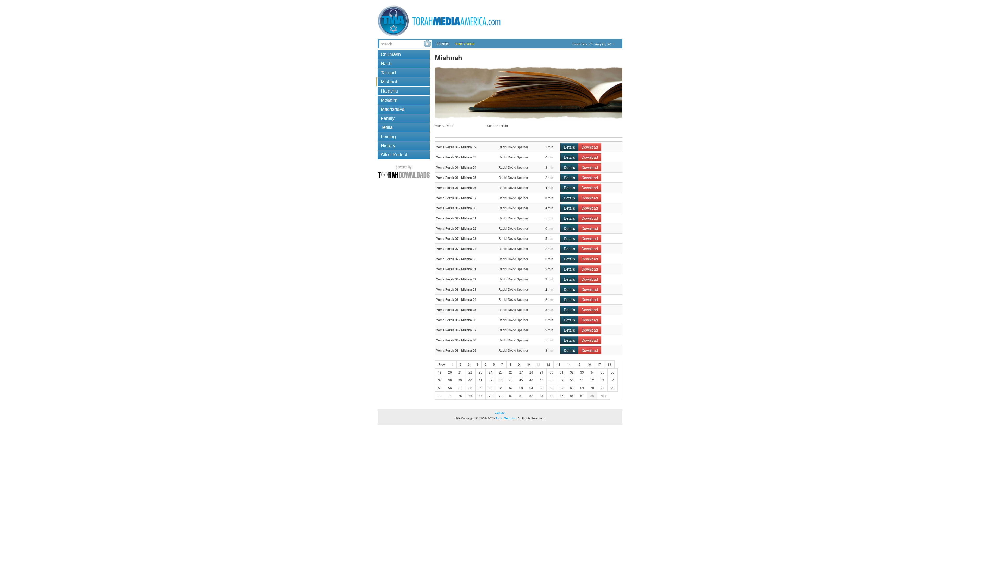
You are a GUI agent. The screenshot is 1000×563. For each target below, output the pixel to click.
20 (450, 372)
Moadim (389, 100)
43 (501, 380)
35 (602, 372)
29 (541, 372)
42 (490, 380)
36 (612, 372)
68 (572, 387)
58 (470, 387)
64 (531, 387)
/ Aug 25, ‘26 (592, 44)
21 (460, 372)
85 (562, 395)
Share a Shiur (464, 44)
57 (460, 387)
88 (592, 395)
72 (612, 387)
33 (582, 372)
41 (480, 380)
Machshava (393, 109)
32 (572, 372)
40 (470, 380)
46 (531, 380)
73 (440, 395)
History (388, 145)
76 (470, 395)
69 (582, 387)
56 (450, 387)
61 (501, 387)
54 (612, 380)
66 (551, 387)
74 (450, 395)
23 (480, 372)
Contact (500, 412)
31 (562, 372)
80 (511, 395)
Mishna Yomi (444, 125)
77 (480, 395)
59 (480, 387)
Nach (386, 63)
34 (592, 372)
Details (569, 147)
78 (490, 395)
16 (589, 364)
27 (521, 372)
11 (538, 364)
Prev (441, 364)
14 (569, 364)
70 (592, 387)
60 (490, 387)
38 (450, 380)
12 (548, 364)
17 (599, 364)
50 (572, 380)
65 (541, 387)
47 (541, 380)
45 (521, 380)
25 (501, 372)
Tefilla (387, 127)
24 (490, 372)
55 (440, 387)
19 (440, 372)
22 (470, 372)
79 (501, 395)
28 (531, 372)
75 (460, 395)
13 (558, 364)
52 (592, 380)
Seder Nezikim (497, 125)
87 (582, 395)
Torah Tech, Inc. (506, 418)
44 (511, 380)
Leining (388, 136)
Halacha (389, 91)
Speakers (443, 44)
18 (609, 364)
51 (582, 380)
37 (440, 380)
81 (521, 395)
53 (602, 380)
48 (551, 380)
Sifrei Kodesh (395, 154)
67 (562, 387)
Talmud (388, 72)
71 (602, 387)
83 (541, 395)
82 (531, 395)
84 (551, 395)
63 (521, 387)
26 (511, 372)
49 (562, 380)
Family (388, 118)
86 (572, 395)
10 (528, 364)
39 (460, 380)
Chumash (391, 54)
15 (579, 364)
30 (551, 372)
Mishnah (389, 81)
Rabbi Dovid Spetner (513, 147)
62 (511, 387)
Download (590, 147)
